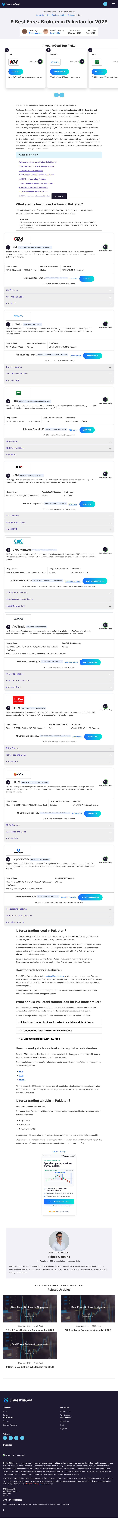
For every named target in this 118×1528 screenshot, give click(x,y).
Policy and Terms (49, 12)
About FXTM (12, 838)
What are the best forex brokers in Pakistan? (37, 162)
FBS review (73, 430)
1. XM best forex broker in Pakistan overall (36, 166)
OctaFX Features (14, 367)
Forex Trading (52, 15)
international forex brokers (53, 976)
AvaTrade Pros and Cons (17, 680)
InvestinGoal (40, 15)
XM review (73, 279)
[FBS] (97, 62)
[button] (105, 4)
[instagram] (22, 1438)
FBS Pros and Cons (15, 448)
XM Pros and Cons (14, 297)
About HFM (11, 529)
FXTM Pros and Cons (16, 832)
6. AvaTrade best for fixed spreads (33, 187)
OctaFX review (75, 356)
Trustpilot (7, 1445)
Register (63, 1429)
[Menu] (113, 4)
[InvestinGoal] (15, 4)
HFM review (73, 504)
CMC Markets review (73, 581)
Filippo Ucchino (35, 33)
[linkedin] (16, 1438)
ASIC (21, 1076)
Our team (6, 1415)
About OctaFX (12, 380)
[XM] (13, 62)
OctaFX (54, 54)
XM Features (12, 290)
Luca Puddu (55, 33)
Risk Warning (66, 1504)
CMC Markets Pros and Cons (19, 599)
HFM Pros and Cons (15, 522)
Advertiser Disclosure (34, 1484)
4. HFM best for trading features (32, 179)
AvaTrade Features (15, 674)
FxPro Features (13, 748)
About (5, 1411)
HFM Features (12, 515)
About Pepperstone (15, 922)
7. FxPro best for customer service (33, 192)
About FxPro (12, 761)
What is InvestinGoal (67, 12)
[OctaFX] (55, 62)
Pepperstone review (68, 897)
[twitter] (5, 1438)
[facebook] (11, 1438)
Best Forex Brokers (66, 15)
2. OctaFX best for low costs (31, 170)
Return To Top (59, 1151)
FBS (94, 54)
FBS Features (12, 441)
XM (10, 54)
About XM (10, 303)
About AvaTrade (13, 687)
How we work (65, 1411)
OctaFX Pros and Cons (16, 373)
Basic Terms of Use (55, 1504)
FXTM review (77, 813)
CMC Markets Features (17, 592)
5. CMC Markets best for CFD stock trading (37, 183)
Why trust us (65, 1415)
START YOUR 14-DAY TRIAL (59, 1202)
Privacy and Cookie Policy (40, 1504)
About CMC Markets (15, 606)
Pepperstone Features (16, 909)
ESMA (21, 1080)
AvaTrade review (71, 662)
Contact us (64, 1421)
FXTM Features (13, 825)
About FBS (11, 454)
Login (62, 1425)
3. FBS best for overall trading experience (36, 175)
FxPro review (77, 737)
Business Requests (10, 1425)
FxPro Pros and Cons (16, 755)
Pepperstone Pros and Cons (19, 915)
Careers (6, 1421)
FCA (21, 1071)
